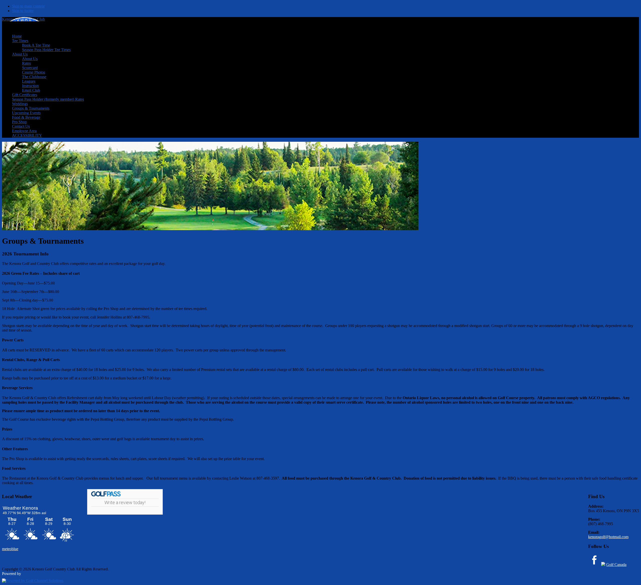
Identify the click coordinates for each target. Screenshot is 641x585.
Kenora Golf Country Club (23, 19)
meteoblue (10, 549)
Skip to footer (23, 11)
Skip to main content (28, 6)
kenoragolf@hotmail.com (608, 537)
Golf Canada (616, 564)
